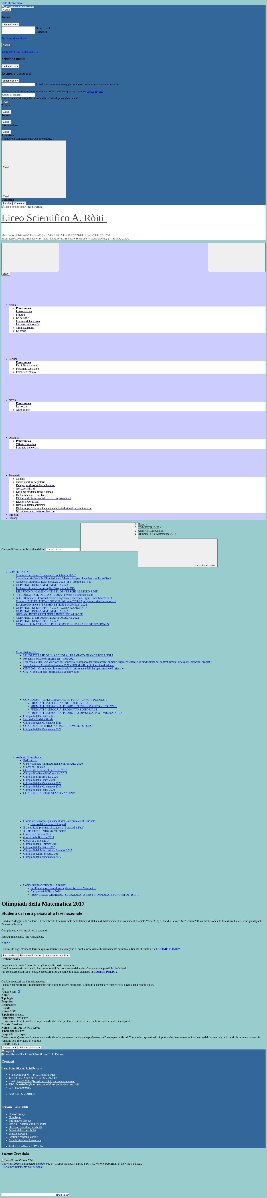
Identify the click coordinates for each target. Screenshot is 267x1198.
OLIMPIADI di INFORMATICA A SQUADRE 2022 (47, 617)
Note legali (15, 1117)
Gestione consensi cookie (23, 1136)
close (6, 273)
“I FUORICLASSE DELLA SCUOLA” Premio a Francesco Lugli (54, 594)
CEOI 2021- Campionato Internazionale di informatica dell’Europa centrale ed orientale (73, 668)
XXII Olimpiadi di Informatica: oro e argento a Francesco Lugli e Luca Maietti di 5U (64, 598)
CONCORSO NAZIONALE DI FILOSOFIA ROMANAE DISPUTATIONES (62, 624)
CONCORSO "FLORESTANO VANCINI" (49, 793)
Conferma (19, 203)
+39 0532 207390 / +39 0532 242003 (35, 1077)
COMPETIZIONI (148, 527)
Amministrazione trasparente (25, 1140)
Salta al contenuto (11, 3)
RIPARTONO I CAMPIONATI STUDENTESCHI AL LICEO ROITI (57, 591)
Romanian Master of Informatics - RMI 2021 (49, 658)
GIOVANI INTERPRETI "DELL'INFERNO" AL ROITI (49, 614)
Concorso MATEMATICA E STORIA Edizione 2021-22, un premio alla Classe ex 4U (66, 601)
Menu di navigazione (205, 565)
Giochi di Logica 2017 (36, 840)
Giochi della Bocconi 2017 (38, 837)
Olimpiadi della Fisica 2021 (39, 716)
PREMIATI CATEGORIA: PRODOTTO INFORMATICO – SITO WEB (74, 706)
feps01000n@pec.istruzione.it (47, 1084)
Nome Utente (43, 28)
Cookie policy (17, 1114)
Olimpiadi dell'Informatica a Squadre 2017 (47, 850)
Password (41, 31)
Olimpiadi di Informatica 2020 (40, 776)
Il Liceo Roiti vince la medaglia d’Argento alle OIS (45, 588)
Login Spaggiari (95, 91)
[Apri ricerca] (237, 257)
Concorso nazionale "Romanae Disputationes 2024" (46, 575)
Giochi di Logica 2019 (36, 766)
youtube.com (9, 991)
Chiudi (6, 112)
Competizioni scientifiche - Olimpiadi (45, 884)
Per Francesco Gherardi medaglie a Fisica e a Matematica (63, 888)
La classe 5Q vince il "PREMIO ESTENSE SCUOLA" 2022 (51, 604)
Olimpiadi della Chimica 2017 (40, 843)
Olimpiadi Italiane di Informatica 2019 (45, 773)
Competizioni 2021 (27, 652)
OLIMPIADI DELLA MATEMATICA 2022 (42, 611)
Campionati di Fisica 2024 (46, 891)
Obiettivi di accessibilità (22, 1130)
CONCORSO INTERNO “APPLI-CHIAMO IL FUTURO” (58, 725)
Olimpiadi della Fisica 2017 (39, 847)
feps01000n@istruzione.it (46, 1081)
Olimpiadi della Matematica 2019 (42, 786)
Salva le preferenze (29, 1047)
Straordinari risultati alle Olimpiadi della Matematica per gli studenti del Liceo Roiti (63, 578)
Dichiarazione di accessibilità (25, 1127)
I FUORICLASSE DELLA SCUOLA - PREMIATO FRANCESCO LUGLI (68, 655)
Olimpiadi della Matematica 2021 (42, 722)
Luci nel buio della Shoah (38, 719)
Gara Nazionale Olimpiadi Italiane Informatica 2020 (53, 763)
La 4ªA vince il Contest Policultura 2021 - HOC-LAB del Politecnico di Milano (68, 665)
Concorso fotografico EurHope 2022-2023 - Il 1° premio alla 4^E (53, 581)
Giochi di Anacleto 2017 (37, 834)
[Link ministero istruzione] (17, 6)
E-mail (39, 84)
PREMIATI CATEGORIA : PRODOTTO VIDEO (60, 702)
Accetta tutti (56, 955)
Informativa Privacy (20, 1120)
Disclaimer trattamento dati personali (22, 1166)
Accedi (6, 10)
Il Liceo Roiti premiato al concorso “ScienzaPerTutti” (53, 827)
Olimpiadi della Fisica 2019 (39, 779)
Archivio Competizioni (151, 530)
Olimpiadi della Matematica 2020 (42, 783)
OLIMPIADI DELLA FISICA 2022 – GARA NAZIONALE (51, 607)
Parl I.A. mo (30, 760)
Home (141, 524)
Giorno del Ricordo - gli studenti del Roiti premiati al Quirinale (59, 821)
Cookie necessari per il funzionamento (23, 981)
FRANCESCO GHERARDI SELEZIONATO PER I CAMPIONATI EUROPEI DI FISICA (85, 894)
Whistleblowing (18, 1133)
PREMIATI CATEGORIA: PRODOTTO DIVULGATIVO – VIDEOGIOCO (76, 712)
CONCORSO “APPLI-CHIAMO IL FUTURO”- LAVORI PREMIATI (65, 699)
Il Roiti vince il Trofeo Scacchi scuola (44, 830)
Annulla (7, 203)
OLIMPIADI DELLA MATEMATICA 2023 (42, 584)
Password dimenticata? (14, 38)
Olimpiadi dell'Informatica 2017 (41, 853)
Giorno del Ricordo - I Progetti (48, 824)
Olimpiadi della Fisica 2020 (39, 789)
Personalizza (10, 955)
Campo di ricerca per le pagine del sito (23, 549)
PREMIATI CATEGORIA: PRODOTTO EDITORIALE (64, 709)
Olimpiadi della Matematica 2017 (42, 856)
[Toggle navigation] (30, 257)
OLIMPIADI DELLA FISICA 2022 (37, 620)
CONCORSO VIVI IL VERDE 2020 (45, 770)
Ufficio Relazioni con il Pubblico (27, 1123)
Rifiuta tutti (31, 955)
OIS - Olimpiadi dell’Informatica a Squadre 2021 (51, 671)
